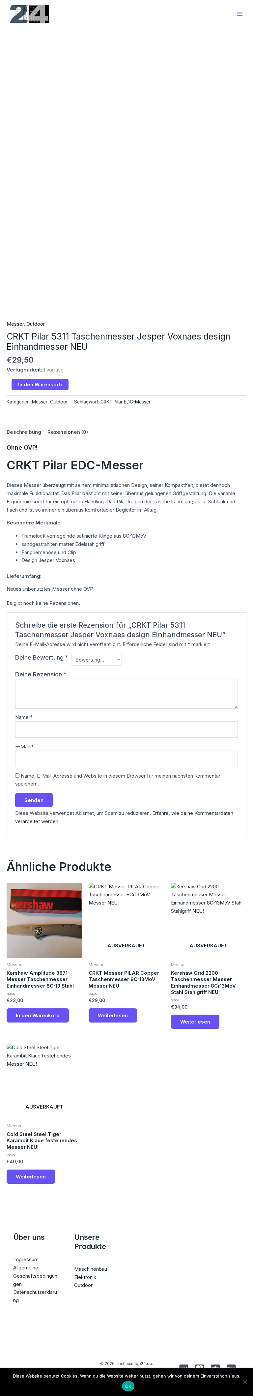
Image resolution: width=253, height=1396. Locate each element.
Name (24, 717)
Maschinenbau (90, 1269)
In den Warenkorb (40, 384)
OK (128, 1386)
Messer (15, 324)
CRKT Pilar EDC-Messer (125, 401)
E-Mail (24, 746)
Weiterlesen (113, 1015)
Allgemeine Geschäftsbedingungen (35, 1275)
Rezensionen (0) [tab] (67, 432)
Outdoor (35, 324)
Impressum (26, 1259)
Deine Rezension (41, 674)
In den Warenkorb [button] (38, 1015)
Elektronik (85, 1277)
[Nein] (244, 1382)
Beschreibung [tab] (24, 432)
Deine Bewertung (41, 657)
